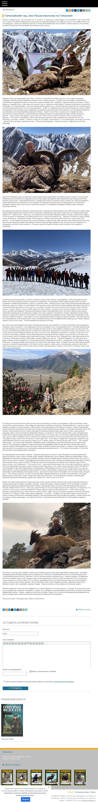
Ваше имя (6, 629)
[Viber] (84, 10)
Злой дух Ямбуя (7, 739)
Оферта (93, 792)
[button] (25, 791)
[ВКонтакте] (67, 10)
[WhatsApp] (86, 10)
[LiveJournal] (81, 10)
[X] (75, 10)
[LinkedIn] (78, 10)
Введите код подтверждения (12, 669)
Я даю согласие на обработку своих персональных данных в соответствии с (39, 681)
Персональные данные (82, 792)
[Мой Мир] (72, 10)
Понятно (25, 799)
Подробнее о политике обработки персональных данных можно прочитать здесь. (25, 794)
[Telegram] (89, 10)
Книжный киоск (13, 699)
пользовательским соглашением (64, 681)
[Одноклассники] (70, 10)
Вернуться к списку (84, 609)
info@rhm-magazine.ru (88, 800)
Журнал (71, 792)
